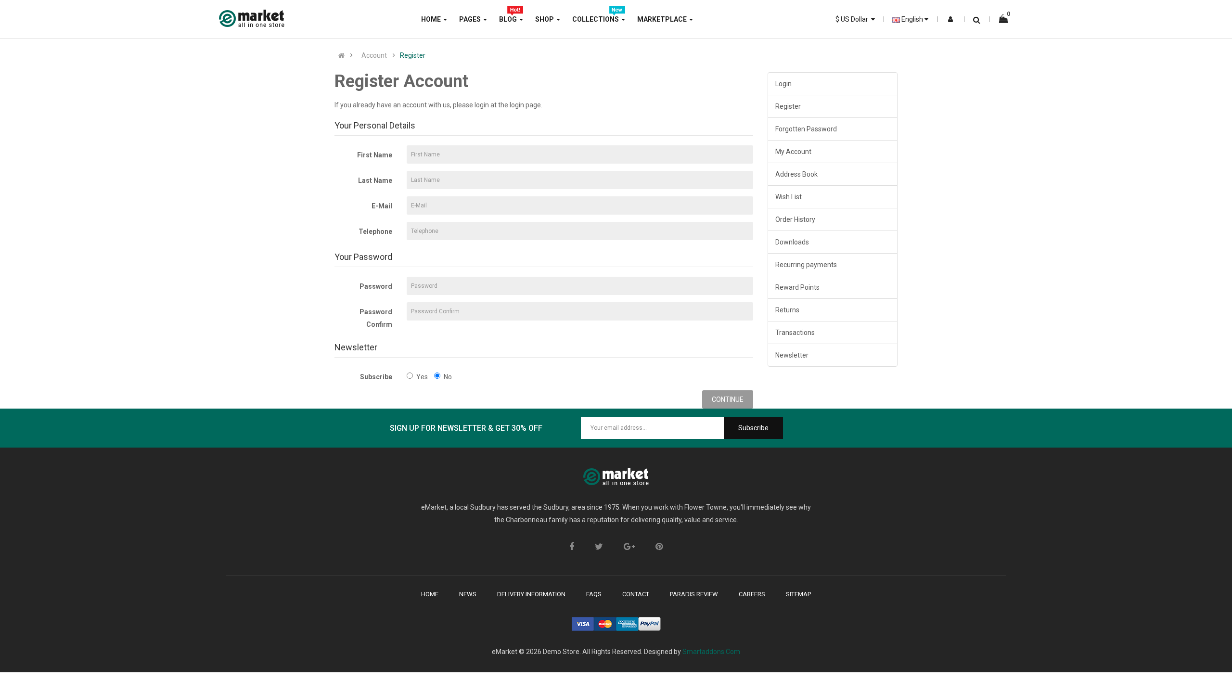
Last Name (375, 180)
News (467, 594)
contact (635, 594)
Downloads (792, 242)
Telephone (375, 231)
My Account (793, 151)
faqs (594, 594)
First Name (374, 155)
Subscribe (376, 377)
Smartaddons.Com (711, 651)
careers (752, 594)
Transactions (795, 332)
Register (412, 55)
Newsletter (791, 355)
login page (525, 105)
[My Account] (950, 19)
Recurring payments (806, 265)
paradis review (694, 594)
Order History (795, 219)
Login (783, 84)
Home (429, 594)
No (448, 377)
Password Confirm (375, 318)
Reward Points (797, 287)
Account (374, 55)
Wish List (788, 197)
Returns (787, 310)
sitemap (798, 594)
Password (375, 286)
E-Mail (382, 206)
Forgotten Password (806, 129)
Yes (422, 377)
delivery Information (531, 594)
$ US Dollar (853, 19)
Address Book (796, 174)
